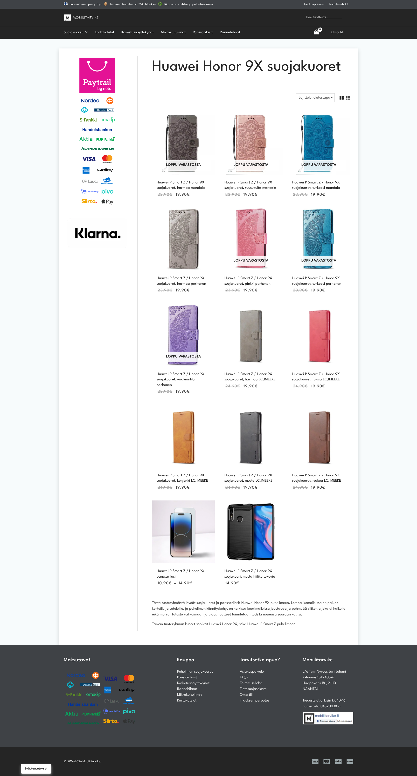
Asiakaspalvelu (314, 4)
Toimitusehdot (338, 4)
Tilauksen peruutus (254, 700)
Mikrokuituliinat (189, 695)
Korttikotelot (186, 700)
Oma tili (246, 695)
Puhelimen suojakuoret (195, 672)
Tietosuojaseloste (253, 689)
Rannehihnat (187, 689)
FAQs (244, 677)
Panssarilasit (187, 677)
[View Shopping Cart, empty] (316, 32)
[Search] (349, 17)
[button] (85, 32)
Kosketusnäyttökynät (193, 683)
